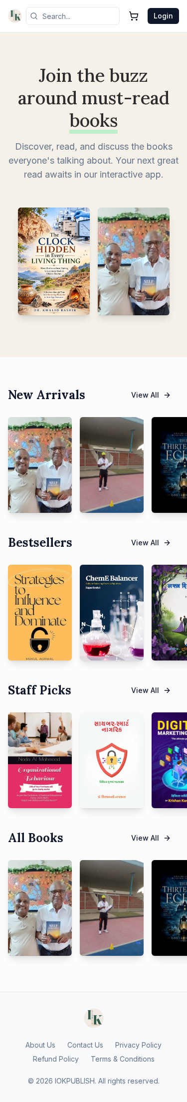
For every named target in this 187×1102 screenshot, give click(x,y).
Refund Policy (56, 1059)
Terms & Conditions (123, 1059)
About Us (40, 1045)
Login (163, 15)
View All (145, 395)
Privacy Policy (138, 1045)
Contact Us (85, 1045)
